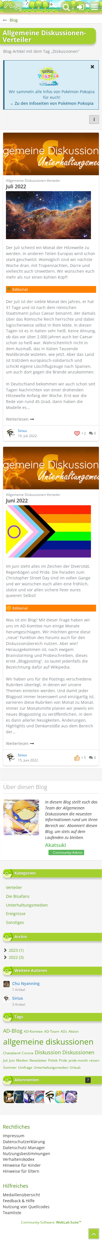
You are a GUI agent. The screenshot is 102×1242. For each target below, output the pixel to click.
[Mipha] (30, 1097)
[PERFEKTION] (40, 1097)
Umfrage (25, 1067)
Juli (5, 1060)
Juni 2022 (17, 500)
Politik (53, 1060)
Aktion (73, 1031)
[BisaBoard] (13, 7)
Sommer (10, 1067)
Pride (63, 1060)
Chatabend (11, 1053)
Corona (27, 1053)
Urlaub (75, 1067)
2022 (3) (16, 957)
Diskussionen (78, 1052)
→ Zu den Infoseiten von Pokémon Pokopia (52, 103)
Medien (22, 1060)
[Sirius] (51, 1097)
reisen (94, 1060)
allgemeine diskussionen (48, 1041)
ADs (64, 1031)
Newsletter (38, 1060)
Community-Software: (51, 1222)
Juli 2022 (16, 186)
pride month (78, 1060)
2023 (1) (16, 950)
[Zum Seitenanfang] (93, 1233)
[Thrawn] (71, 1097)
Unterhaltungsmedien (51, 1067)
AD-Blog (12, 1030)
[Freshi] (20, 1097)
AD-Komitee (33, 1031)
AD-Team (51, 1031)
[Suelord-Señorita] (61, 1097)
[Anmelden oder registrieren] (80, 7)
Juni (12, 1060)
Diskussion (48, 1052)
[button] (94, 7)
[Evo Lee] (10, 1097)
